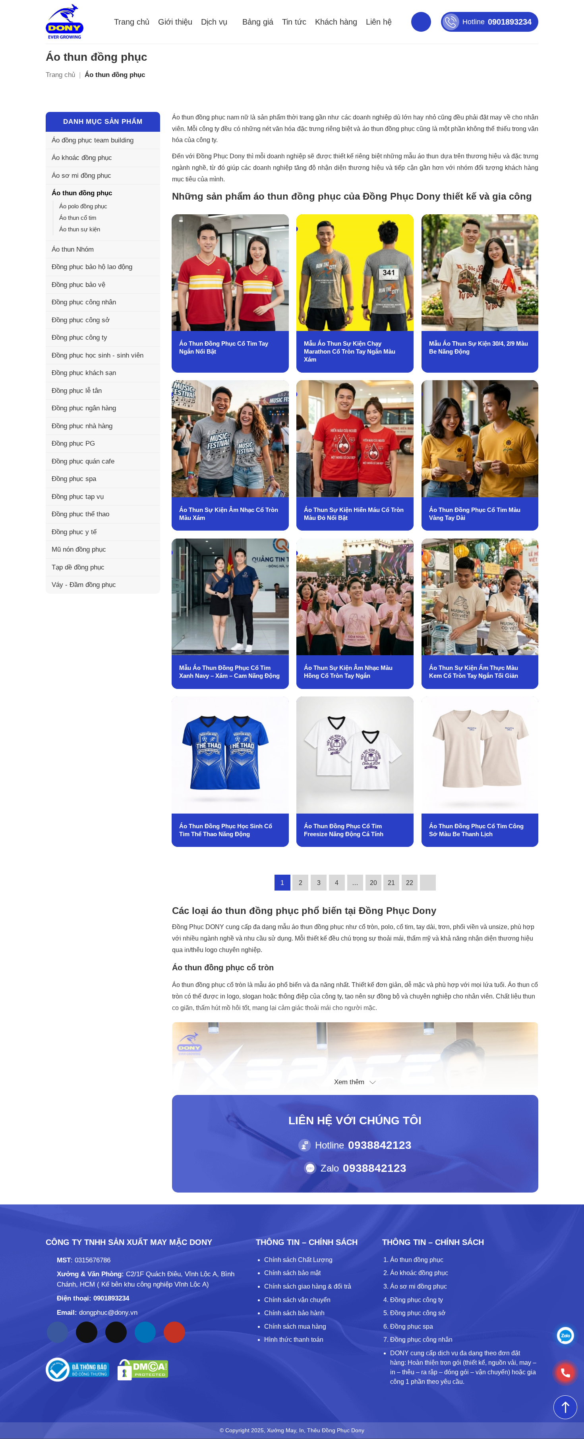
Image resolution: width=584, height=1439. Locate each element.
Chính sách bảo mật (292, 1273)
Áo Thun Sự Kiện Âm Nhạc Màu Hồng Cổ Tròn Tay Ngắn (348, 671)
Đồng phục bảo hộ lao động (92, 267)
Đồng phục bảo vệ (78, 285)
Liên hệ (379, 21)
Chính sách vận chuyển (297, 1300)
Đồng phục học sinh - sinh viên (97, 355)
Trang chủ (131, 21)
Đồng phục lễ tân (77, 390)
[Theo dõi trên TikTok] (86, 1332)
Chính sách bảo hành (294, 1313)
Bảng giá (257, 21)
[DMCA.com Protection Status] (142, 1370)
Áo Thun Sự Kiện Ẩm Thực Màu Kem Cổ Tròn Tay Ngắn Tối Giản (473, 671)
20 (373, 882)
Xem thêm (349, 1082)
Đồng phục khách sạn (84, 373)
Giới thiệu (175, 21)
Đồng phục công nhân (84, 302)
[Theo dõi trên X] (116, 1332)
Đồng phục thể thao (80, 514)
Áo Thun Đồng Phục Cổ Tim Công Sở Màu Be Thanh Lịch (476, 830)
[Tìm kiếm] (421, 22)
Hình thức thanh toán (293, 1339)
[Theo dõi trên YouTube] (174, 1332)
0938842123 (380, 1145)
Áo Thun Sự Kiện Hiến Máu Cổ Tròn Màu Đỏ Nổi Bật (354, 513)
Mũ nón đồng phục (79, 549)
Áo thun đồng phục (82, 193)
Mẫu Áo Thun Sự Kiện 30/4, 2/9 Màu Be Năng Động (478, 347)
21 (391, 882)
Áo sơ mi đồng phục (81, 175)
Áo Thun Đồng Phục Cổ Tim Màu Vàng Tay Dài (474, 513)
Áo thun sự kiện (79, 229)
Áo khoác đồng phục (82, 158)
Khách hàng (336, 21)
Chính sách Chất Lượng (298, 1259)
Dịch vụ (214, 21)
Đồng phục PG (73, 443)
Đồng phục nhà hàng (82, 426)
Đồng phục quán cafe (83, 461)
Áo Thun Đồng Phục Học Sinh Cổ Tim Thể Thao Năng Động (225, 830)
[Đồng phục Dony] (64, 21)
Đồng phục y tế (74, 532)
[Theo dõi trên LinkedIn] (145, 1332)
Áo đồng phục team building (92, 140)
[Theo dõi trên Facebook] (57, 1332)
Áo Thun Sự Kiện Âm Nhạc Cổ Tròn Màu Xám (228, 513)
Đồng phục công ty (79, 337)
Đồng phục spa (74, 479)
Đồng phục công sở (81, 320)
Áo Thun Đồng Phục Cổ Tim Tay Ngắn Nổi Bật (223, 347)
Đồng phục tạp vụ (78, 496)
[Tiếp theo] (428, 883)
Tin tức (294, 21)
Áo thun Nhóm (73, 249)
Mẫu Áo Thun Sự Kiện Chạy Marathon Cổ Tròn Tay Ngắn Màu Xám (349, 351)
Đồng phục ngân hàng (84, 408)
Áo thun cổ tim (78, 217)
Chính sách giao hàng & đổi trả (307, 1286)
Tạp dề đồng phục (78, 567)
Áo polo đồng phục (83, 206)
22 (409, 882)
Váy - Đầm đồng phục (84, 585)
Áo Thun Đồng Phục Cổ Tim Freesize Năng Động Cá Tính (343, 830)
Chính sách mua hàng (295, 1326)
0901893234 (111, 1298)
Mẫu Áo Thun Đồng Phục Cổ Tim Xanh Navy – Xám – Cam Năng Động (229, 671)
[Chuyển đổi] (149, 193)
